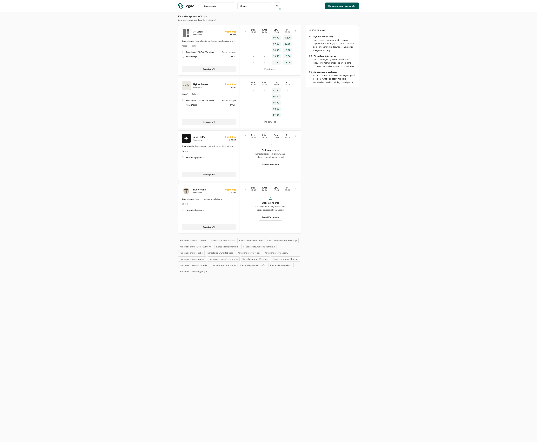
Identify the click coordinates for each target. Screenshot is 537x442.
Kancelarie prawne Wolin (227, 246)
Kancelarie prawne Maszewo (255, 259)
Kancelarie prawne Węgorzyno (194, 271)
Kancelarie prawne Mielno (224, 265)
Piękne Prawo (200, 84)
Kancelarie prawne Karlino (251, 240)
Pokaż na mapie (229, 52)
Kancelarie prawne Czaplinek (193, 240)
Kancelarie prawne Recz (281, 265)
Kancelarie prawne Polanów (253, 265)
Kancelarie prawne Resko (191, 253)
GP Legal (198, 31)
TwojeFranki (199, 189)
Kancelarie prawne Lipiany (276, 253)
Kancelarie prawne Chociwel (285, 259)
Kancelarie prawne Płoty (249, 253)
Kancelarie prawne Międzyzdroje (282, 240)
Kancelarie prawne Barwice (192, 259)
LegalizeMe (199, 137)
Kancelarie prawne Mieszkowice (223, 259)
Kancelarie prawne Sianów (223, 240)
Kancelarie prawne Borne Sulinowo (196, 246)
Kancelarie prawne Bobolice (220, 253)
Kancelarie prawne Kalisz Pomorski (259, 246)
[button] (277, 6)
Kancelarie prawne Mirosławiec (194, 265)
